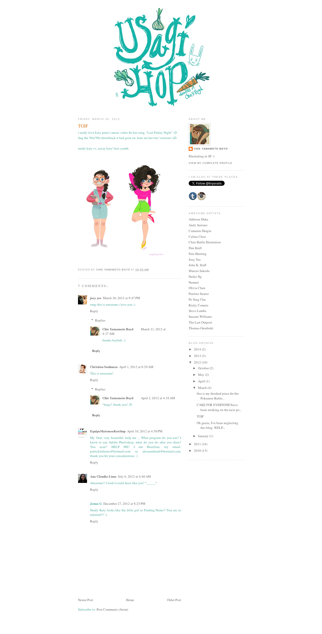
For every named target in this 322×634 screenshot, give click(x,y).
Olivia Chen (197, 288)
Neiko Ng (195, 276)
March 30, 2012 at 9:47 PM (121, 298)
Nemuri (194, 282)
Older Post (174, 600)
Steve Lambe (197, 310)
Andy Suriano (198, 225)
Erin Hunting (198, 253)
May (201, 374)
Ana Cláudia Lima (103, 476)
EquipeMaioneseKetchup (108, 431)
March (203, 387)
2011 (198, 444)
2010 (198, 450)
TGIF (200, 416)
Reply (94, 311)
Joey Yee (195, 259)
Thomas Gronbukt (201, 328)
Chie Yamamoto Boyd (117, 329)
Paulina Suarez (199, 293)
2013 (198, 355)
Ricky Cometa (198, 305)
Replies (100, 320)
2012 (198, 362)
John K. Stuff (197, 265)
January (203, 436)
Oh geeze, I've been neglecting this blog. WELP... (217, 425)
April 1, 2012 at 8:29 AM (136, 367)
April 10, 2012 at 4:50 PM (145, 431)
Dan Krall (195, 248)
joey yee (95, 297)
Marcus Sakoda (199, 270)
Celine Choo (197, 236)
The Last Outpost (200, 322)
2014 (198, 349)
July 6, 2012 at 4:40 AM (134, 476)
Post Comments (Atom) (112, 609)
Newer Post (85, 600)
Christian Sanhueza (104, 366)
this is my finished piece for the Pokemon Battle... (218, 396)
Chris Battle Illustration (205, 242)
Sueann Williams (200, 316)
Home (130, 600)
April (202, 381)
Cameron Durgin (200, 231)
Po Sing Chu (197, 299)
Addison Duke (198, 219)
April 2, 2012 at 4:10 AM (158, 398)
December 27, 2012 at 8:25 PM (124, 503)
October (204, 368)
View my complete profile (210, 163)
